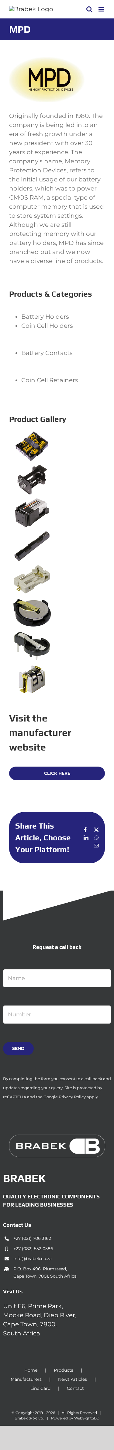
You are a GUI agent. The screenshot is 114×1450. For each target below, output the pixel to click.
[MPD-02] (32, 469)
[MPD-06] (32, 602)
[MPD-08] (32, 668)
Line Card (40, 1388)
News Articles (72, 1379)
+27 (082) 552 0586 (33, 1248)
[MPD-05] (32, 568)
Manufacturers (26, 1379)
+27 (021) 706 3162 (32, 1238)
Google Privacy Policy (64, 1096)
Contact (75, 1388)
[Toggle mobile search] (89, 9)
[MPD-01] (32, 435)
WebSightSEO (86, 1418)
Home (30, 1370)
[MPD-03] (32, 502)
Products (63, 1370)
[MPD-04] (32, 535)
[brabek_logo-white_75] (57, 1137)
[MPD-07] (32, 635)
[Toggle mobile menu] (101, 9)
